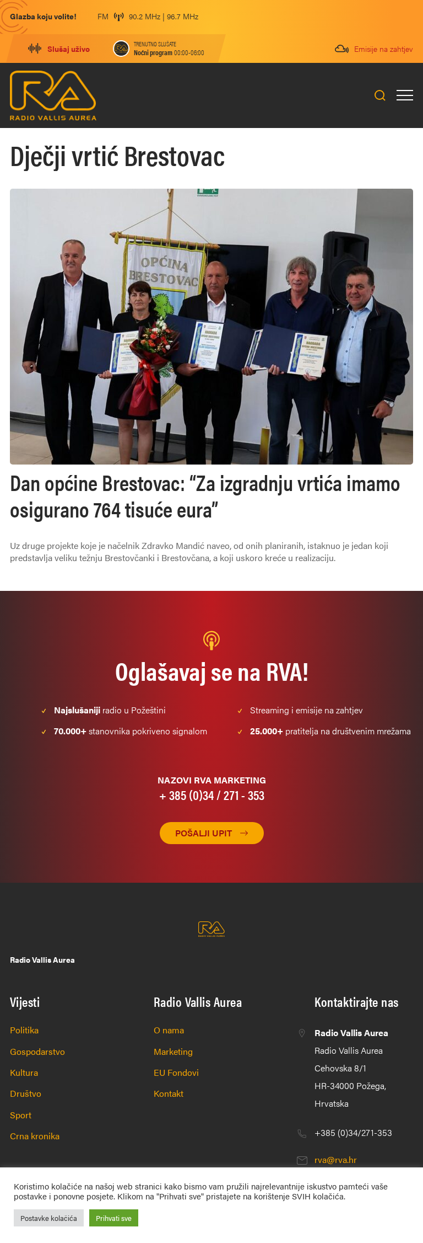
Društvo (25, 1093)
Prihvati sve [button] (114, 1218)
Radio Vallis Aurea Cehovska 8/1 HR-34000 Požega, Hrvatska (351, 1067)
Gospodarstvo (37, 1051)
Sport (20, 1114)
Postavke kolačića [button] (48, 1218)
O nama (169, 1029)
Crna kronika (34, 1135)
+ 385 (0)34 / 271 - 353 (211, 794)
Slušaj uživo (68, 48)
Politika (24, 1029)
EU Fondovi (176, 1072)
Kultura (24, 1072)
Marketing (173, 1051)
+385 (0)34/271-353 (353, 1132)
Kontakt (168, 1093)
